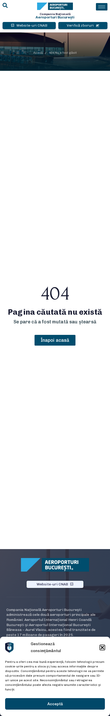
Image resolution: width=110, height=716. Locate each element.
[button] (102, 647)
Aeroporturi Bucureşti (55, 17)
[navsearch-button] (5, 5)
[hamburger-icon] (101, 6)
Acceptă (55, 704)
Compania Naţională (55, 14)
